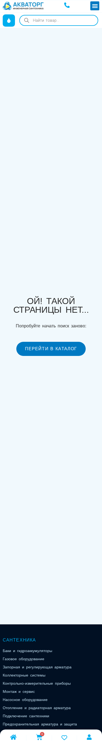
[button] (94, 5)
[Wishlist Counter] (64, 737)
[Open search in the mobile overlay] (58, 20)
